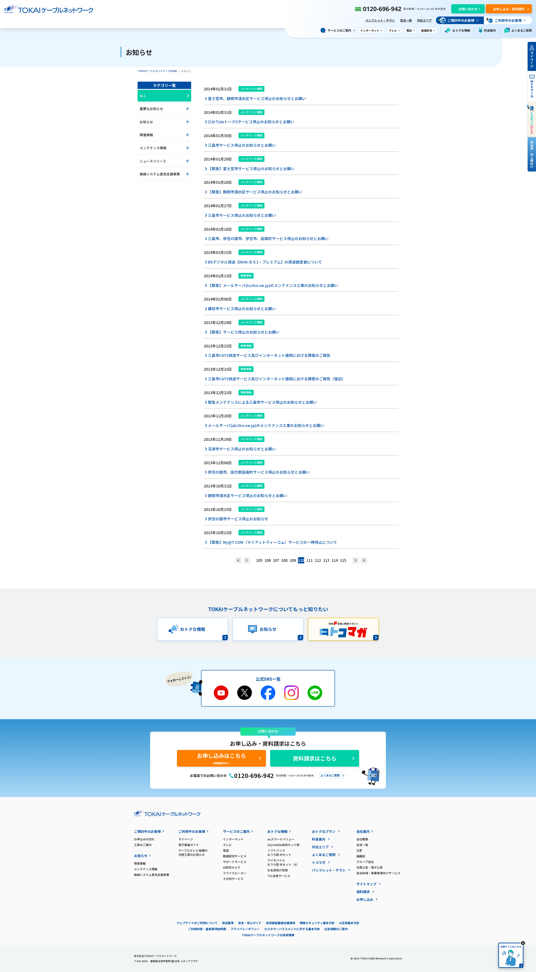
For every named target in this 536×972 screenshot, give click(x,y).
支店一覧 (406, 20)
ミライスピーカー (234, 873)
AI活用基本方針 (349, 922)
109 (293, 560)
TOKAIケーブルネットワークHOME (157, 71)
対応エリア (424, 20)
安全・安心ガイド (250, 922)
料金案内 (490, 30)
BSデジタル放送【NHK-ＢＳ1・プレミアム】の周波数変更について (265, 262)
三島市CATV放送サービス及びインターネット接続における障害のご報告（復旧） (276, 378)
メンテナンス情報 (145, 869)
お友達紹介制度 (277, 870)
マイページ (185, 839)
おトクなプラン (323, 831)
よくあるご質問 (521, 30)
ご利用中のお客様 (191, 831)
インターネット (233, 839)
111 (309, 560)
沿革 (359, 850)
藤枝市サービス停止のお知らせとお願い (242, 308)
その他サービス (233, 879)
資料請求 (363, 891)
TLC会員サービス (278, 876)
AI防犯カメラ (231, 867)
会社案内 (363, 831)
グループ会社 (365, 862)
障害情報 (140, 863)
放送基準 (228, 922)
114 (334, 560)
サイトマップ (366, 883)
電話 (226, 850)
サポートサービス (234, 862)
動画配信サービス (234, 856)
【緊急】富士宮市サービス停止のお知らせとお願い (251, 168)
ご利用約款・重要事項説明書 (207, 928)
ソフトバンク (279, 852)
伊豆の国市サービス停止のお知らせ (238, 518)
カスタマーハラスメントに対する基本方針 (292, 928)
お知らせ (140, 855)
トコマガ (318, 862)
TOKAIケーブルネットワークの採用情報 (268, 934)
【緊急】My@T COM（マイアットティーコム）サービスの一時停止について (272, 542)
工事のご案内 (143, 845)
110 (301, 560)
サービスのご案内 (236, 831)
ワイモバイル (283, 862)
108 (284, 560)
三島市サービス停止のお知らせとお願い (242, 145)
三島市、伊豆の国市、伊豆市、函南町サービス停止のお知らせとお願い (268, 238)
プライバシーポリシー (245, 928)
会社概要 (362, 839)
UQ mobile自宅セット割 (283, 845)
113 (326, 560)
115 (343, 560)
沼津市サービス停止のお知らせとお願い (242, 448)
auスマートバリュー (280, 839)
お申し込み (364, 899)
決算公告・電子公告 (369, 867)
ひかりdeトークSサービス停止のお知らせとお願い (251, 121)
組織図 (360, 856)
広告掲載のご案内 (336, 928)
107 (276, 560)
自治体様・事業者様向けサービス (378, 873)
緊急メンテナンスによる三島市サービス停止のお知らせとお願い (262, 402)
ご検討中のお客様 (147, 831)
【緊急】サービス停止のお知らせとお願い (244, 332)
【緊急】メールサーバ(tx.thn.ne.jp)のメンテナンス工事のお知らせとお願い (273, 285)
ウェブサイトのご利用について (197, 922)
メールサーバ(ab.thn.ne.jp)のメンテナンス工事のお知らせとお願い (266, 425)
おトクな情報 (461, 30)
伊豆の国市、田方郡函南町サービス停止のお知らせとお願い (259, 472)
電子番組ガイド (188, 845)
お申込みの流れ (144, 839)
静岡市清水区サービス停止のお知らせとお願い (247, 495)
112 (318, 560)
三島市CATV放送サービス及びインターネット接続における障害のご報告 (269, 355)
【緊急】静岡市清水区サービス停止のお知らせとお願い (255, 191)
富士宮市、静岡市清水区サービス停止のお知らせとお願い (257, 98)
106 (267, 560)
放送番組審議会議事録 (280, 922)
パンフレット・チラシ (380, 20)
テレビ (227, 845)
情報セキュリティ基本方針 (317, 922)
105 (259, 560)
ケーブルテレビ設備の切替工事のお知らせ (192, 852)
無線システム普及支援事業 (151, 875)
